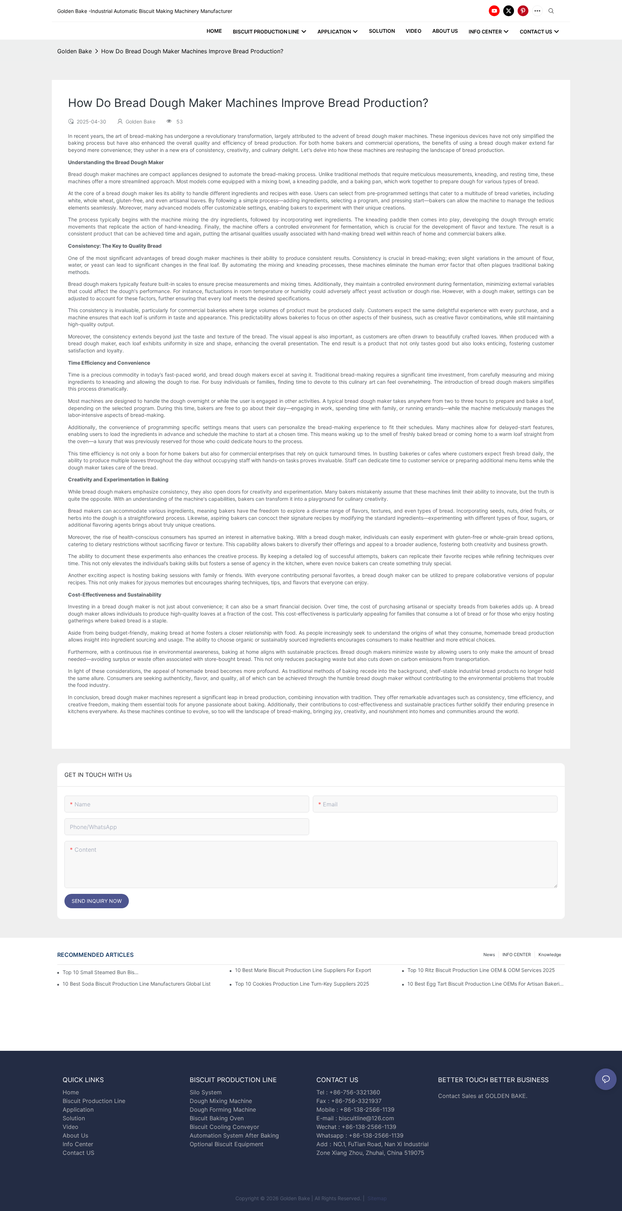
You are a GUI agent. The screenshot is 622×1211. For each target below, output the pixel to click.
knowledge (549, 954)
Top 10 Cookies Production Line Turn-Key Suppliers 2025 (302, 984)
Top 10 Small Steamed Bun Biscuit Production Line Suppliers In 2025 (102, 972)
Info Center (78, 1144)
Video (70, 1126)
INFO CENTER (516, 954)
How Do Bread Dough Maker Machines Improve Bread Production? (192, 51)
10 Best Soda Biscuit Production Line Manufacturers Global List (137, 984)
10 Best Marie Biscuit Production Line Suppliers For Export (303, 970)
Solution (74, 1118)
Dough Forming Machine (223, 1109)
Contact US (79, 1152)
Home (71, 1092)
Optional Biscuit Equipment (226, 1144)
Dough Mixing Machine (221, 1100)
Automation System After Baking (234, 1135)
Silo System (206, 1092)
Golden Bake (74, 51)
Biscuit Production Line (94, 1100)
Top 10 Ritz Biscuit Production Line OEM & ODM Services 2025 (481, 970)
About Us (75, 1135)
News (489, 954)
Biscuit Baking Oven (217, 1118)
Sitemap (376, 1198)
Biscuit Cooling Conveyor (224, 1126)
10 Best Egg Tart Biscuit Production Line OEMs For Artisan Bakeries (486, 984)
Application (78, 1109)
